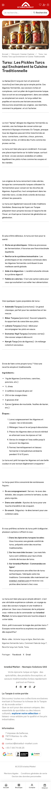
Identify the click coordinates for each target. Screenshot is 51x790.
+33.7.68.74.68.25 (14, 747)
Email (28, 654)
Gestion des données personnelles (26, 776)
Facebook (16, 654)
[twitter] (25, 686)
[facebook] (16, 686)
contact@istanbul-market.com (21, 743)
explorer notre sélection (25, 713)
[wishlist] (40, 4)
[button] (3, 5)
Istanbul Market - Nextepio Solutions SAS (25, 667)
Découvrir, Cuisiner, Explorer (23, 54)
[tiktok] (34, 686)
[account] (44, 4)
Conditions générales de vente (34, 773)
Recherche (41, 12)
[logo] (25, 4)
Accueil (5, 54)
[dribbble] (21, 686)
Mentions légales (11, 773)
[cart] (48, 4)
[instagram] (30, 686)
